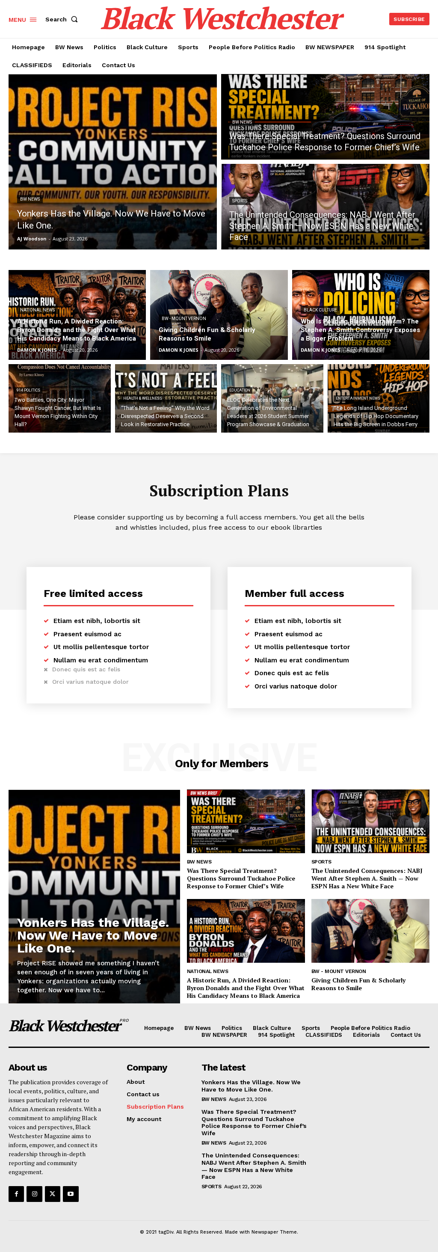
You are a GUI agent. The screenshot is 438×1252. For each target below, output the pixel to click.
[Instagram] (34, 1194)
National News (37, 310)
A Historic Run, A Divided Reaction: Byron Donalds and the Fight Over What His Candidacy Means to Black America (246, 988)
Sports (239, 201)
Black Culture (320, 310)
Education (239, 390)
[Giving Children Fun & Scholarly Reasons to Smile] (218, 315)
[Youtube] (70, 1194)
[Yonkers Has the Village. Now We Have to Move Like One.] (113, 161)
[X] (52, 1194)
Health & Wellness (142, 398)
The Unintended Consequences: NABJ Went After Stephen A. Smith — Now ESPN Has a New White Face (367, 878)
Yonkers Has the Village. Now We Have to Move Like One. (93, 935)
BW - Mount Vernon (184, 318)
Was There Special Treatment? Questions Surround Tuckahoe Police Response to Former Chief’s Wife (241, 878)
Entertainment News (358, 398)
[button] (63, 19)
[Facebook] (16, 1194)
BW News (30, 199)
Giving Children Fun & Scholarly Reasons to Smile (358, 984)
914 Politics (28, 390)
